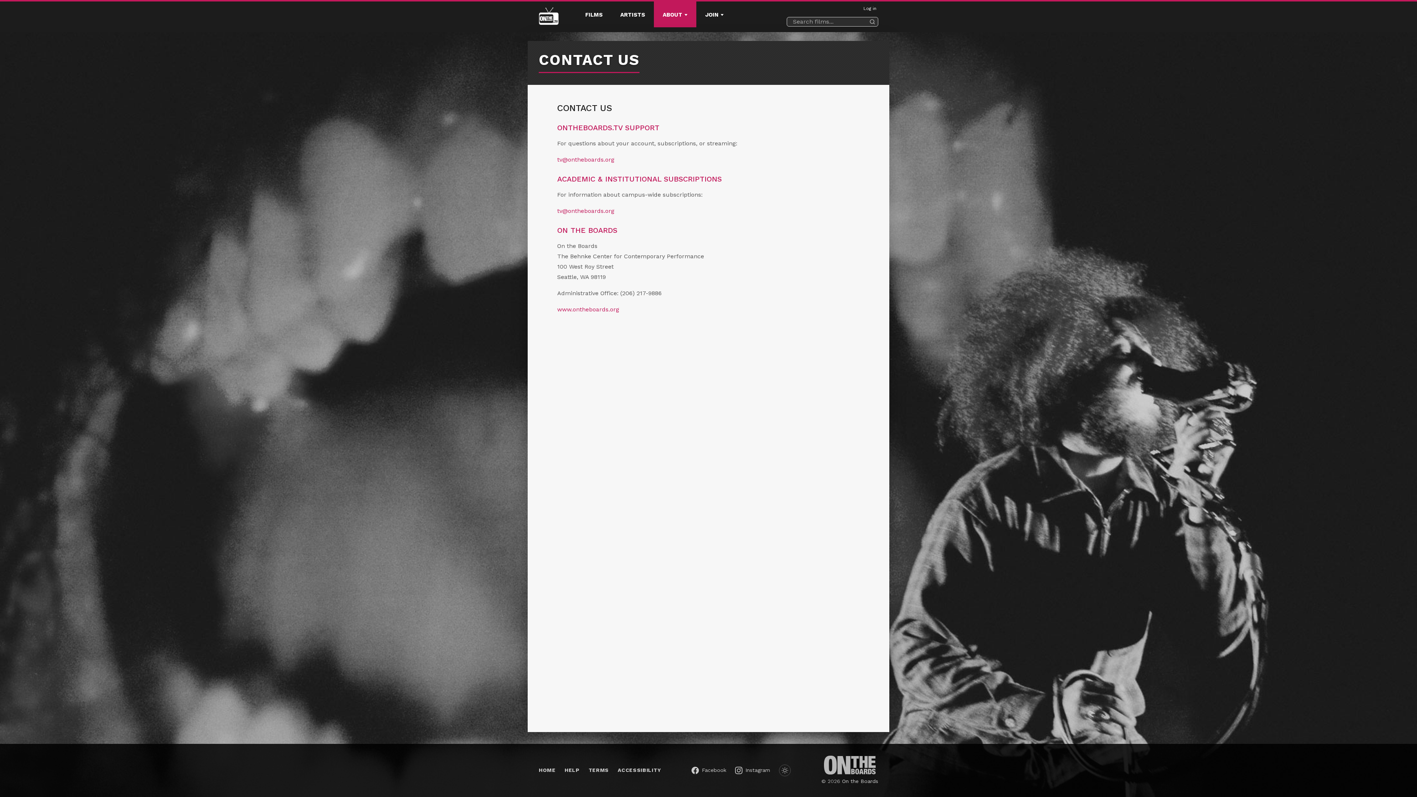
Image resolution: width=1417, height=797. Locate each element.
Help (572, 770)
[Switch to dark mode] (785, 770)
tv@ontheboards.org (585, 159)
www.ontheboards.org (588, 309)
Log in (869, 8)
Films (594, 14)
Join (711, 14)
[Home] (549, 17)
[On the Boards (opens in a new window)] (850, 765)
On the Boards (860, 781)
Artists (632, 14)
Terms (599, 770)
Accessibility (639, 770)
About (672, 14)
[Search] (872, 22)
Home (547, 770)
